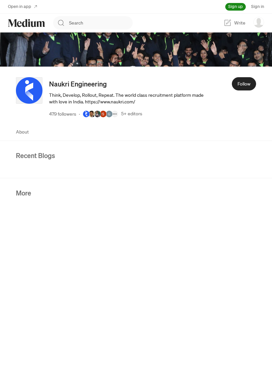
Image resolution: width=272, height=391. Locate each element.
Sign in (257, 6)
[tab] (22, 132)
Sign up (235, 6)
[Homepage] (26, 23)
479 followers (62, 114)
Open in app (19, 6)
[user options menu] (258, 22)
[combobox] (101, 22)
